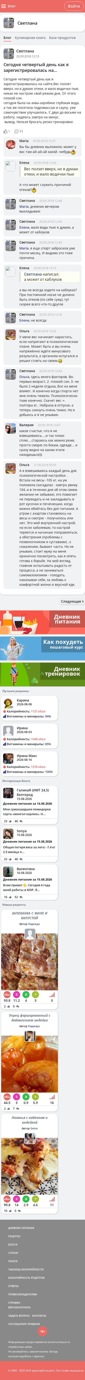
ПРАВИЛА (33, 1324)
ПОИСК (13, 1261)
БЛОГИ (12, 1244)
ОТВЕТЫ (13, 1286)
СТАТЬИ (13, 1253)
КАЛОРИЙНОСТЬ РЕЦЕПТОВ (26, 1277)
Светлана (27, 23)
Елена (24, 162)
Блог (7, 38)
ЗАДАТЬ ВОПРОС (19, 1315)
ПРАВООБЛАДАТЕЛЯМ (22, 1294)
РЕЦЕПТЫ (14, 1236)
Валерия (26, 425)
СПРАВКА (14, 1302)
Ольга (24, 331)
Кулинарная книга (30, 38)
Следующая (71, 601)
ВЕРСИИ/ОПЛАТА (19, 1307)
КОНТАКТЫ (39, 1315)
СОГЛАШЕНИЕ (17, 1324)
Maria (24, 140)
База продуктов (62, 38)
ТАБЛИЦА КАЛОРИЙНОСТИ (26, 1269)
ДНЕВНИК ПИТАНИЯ (21, 1228)
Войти (74, 6)
